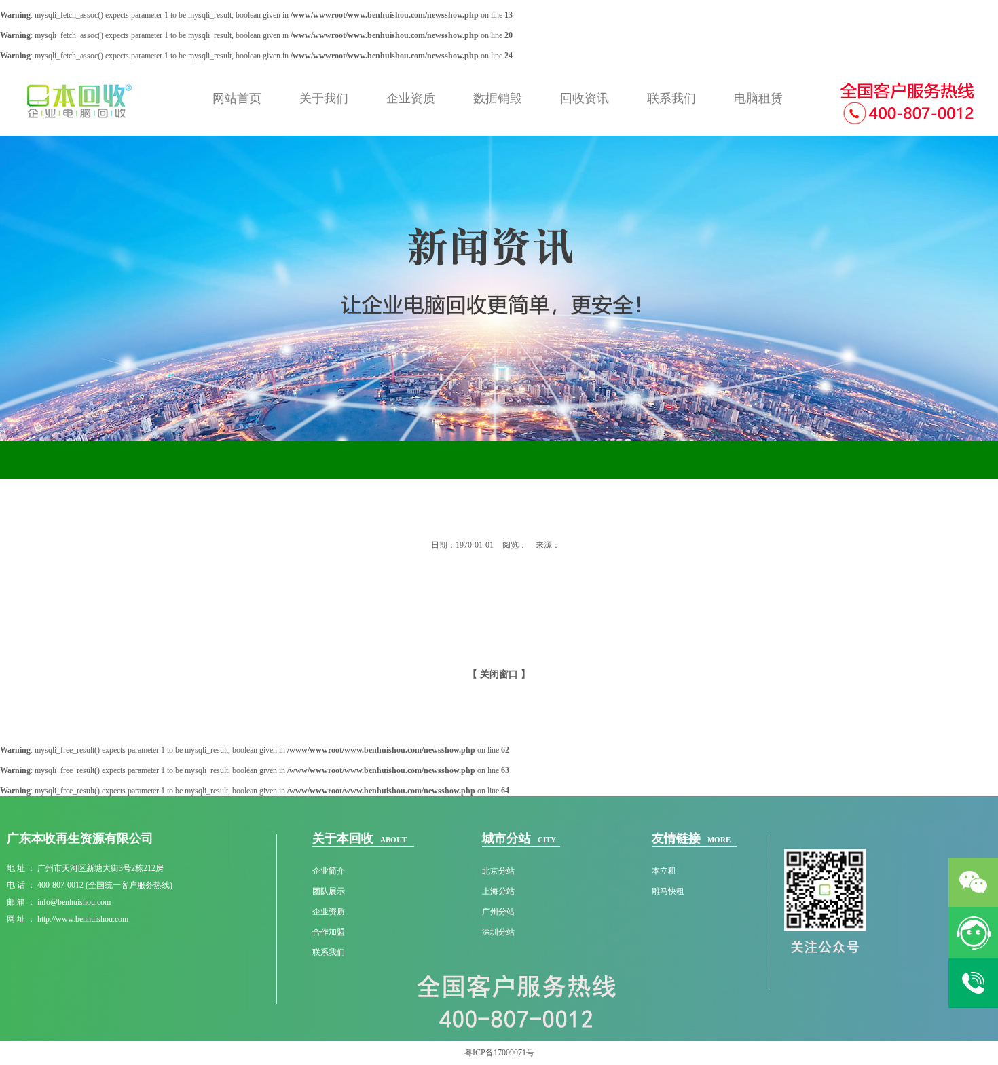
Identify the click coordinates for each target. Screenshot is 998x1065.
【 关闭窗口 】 (499, 674)
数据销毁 (497, 98)
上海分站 (498, 891)
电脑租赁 (758, 98)
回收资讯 (584, 98)
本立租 (664, 871)
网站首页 (236, 98)
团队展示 (328, 891)
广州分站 (498, 911)
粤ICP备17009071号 (499, 1053)
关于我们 (323, 98)
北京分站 (498, 871)
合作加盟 (328, 932)
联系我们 (671, 98)
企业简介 (328, 871)
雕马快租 (668, 891)
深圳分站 (498, 932)
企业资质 (410, 98)
